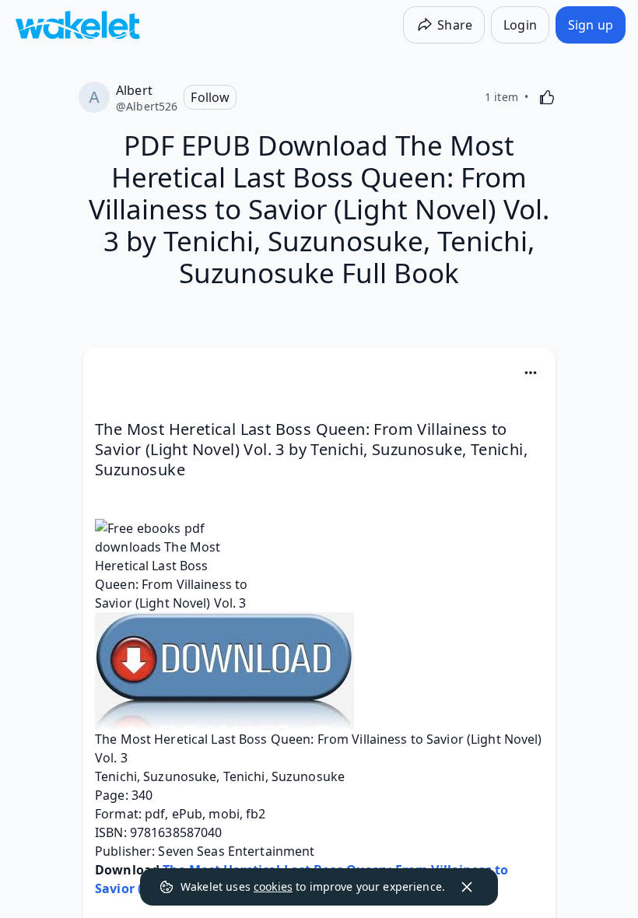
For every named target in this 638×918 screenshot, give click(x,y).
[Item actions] (530, 372)
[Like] (547, 97)
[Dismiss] (466, 886)
